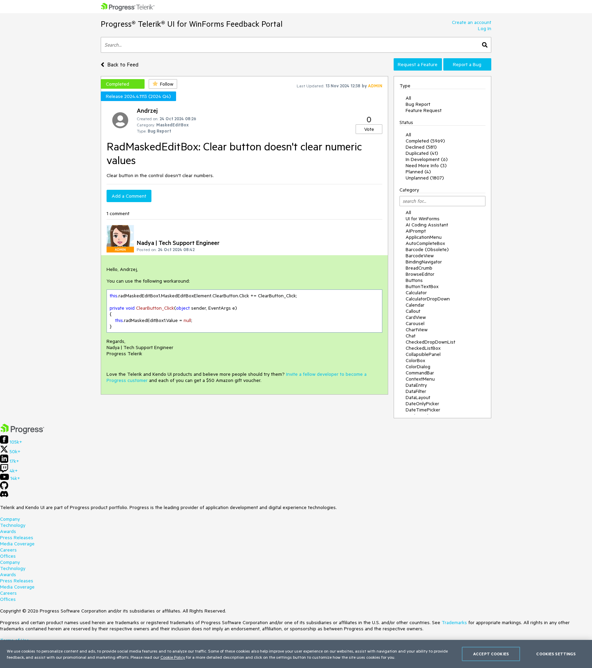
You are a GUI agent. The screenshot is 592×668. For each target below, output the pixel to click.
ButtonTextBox (422, 286)
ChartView (417, 329)
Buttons (414, 280)
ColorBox (415, 360)
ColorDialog (418, 366)
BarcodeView (420, 255)
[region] (296, 654)
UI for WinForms (423, 218)
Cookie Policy (172, 657)
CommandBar (420, 373)
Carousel (415, 323)
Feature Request (424, 110)
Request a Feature (417, 64)
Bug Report (418, 104)
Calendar (415, 305)
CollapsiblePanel (423, 354)
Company (10, 519)
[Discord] (4, 496)
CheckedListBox (423, 348)
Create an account (471, 22)
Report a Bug (467, 64)
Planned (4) (418, 172)
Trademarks (454, 622)
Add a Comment (129, 196)
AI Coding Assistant (427, 225)
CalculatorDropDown (428, 299)
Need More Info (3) (426, 165)
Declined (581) (421, 147)
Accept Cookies (491, 653)
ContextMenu (420, 379)
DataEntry (416, 385)
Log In (484, 28)
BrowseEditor (420, 274)
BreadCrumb (419, 268)
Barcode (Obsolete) (427, 249)
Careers (8, 550)
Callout (413, 311)
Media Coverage (17, 544)
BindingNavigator (424, 262)
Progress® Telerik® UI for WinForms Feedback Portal (192, 24)
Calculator (416, 292)
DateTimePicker (423, 410)
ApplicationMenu (424, 237)
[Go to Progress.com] (22, 432)
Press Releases (16, 537)
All (408, 98)
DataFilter (416, 391)
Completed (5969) (425, 141)
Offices (8, 556)
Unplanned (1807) (425, 178)
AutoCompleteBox (425, 243)
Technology (12, 525)
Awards (8, 531)
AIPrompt (416, 231)
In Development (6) (427, 159)
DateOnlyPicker (422, 403)
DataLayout (418, 397)
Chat (411, 336)
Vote (369, 129)
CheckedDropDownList (430, 342)
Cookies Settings (556, 653)
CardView (416, 317)
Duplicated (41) (422, 153)
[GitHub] (4, 488)
